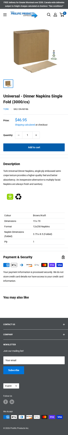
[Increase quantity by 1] (36, 135)
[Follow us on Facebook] (5, 401)
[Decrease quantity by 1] (18, 135)
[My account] (55, 15)
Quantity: (8, 135)
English (8, 386)
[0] (62, 15)
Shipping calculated (25, 124)
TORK (6, 109)
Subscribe (13, 370)
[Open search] (49, 15)
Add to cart (34, 147)
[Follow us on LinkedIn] (12, 401)
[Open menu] (5, 14)
